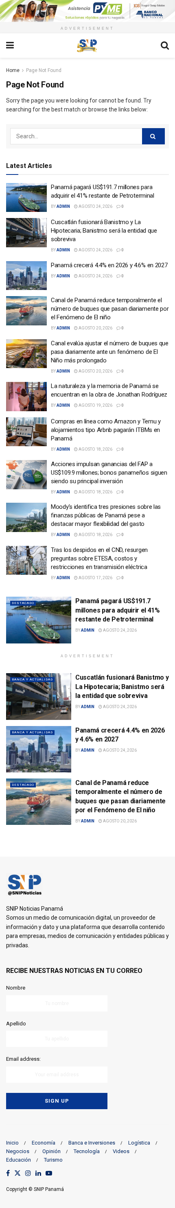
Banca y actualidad (32, 679)
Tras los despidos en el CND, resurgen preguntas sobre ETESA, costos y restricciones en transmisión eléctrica (99, 558)
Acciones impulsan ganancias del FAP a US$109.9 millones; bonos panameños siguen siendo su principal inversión (109, 472)
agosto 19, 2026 (95, 405)
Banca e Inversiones (91, 1143)
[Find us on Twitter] (17, 1173)
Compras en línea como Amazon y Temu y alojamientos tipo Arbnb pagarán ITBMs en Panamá (106, 430)
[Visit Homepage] (87, 45)
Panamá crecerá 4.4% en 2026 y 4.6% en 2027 (109, 265)
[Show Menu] (10, 45)
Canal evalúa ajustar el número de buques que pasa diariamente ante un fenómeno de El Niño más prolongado (109, 352)
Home (13, 70)
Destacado (23, 603)
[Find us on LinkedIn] (38, 1173)
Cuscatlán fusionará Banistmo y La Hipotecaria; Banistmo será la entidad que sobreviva (104, 230)
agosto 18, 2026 (95, 449)
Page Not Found (43, 70)
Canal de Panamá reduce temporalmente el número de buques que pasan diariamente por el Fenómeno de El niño (109, 309)
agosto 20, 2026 (95, 328)
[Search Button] (165, 45)
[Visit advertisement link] (87, 11)
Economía (43, 1143)
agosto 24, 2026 (95, 206)
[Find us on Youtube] (49, 1173)
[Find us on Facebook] (8, 1173)
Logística (139, 1143)
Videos (121, 1151)
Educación (18, 1160)
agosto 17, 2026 (95, 578)
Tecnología (87, 1151)
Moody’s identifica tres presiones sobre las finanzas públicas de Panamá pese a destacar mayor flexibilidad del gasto (106, 515)
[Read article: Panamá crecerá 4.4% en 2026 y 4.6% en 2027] (26, 275)
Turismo (53, 1160)
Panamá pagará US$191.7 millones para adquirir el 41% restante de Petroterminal (117, 610)
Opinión (51, 1151)
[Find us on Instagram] (28, 1173)
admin (63, 206)
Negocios (17, 1151)
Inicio (12, 1143)
